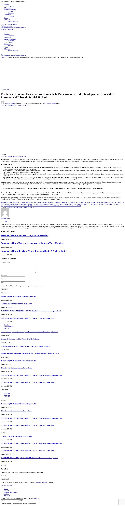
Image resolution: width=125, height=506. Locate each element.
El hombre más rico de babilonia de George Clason (16, 303)
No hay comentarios (50, 103)
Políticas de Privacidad (10, 492)
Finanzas (7, 4)
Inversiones (7, 14)
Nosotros (7, 490)
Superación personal (10, 9)
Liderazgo (11, 13)
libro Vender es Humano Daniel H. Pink (46, 204)
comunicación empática (35, 202)
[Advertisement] (62, 74)
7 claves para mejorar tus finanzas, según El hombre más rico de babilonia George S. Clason (29, 332)
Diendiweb (36, 498)
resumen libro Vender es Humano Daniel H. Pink (18, 206)
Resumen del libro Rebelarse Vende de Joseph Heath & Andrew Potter (34, 251)
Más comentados (9, 326)
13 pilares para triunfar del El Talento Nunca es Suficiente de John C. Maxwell (25, 346)
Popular (6, 325)
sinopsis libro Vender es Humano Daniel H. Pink (46, 206)
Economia (11, 6)
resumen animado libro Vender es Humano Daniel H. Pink (75, 204)
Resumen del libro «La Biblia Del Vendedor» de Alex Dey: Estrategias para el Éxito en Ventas (30, 353)
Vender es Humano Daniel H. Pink (71, 206)
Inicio (6, 489)
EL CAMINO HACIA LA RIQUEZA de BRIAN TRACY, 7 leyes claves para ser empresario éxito (31, 311)
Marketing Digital (13, 21)
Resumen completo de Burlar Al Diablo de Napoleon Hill (18, 296)
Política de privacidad (41, 482)
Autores (6, 494)
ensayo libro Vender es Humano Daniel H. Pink (56, 202)
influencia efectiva (29, 204)
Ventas (6, 18)
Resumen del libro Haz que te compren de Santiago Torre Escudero (32, 243)
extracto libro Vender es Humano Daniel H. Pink (85, 202)
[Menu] (1, 31)
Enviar (20, 500)
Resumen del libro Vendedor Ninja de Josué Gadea (24, 235)
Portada (3, 57)
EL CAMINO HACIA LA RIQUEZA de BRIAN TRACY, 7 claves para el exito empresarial (29, 458)
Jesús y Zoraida (10, 103)
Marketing (7, 19)
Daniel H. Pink (5, 89)
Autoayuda (11, 11)
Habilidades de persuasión (106, 202)
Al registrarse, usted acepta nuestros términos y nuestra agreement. (28, 482)
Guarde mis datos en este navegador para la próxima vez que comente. (23, 286)
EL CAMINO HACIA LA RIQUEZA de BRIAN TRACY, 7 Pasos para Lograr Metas (27, 318)
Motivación (7, 8)
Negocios (11, 16)
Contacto (7, 495)
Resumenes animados (7, 29)
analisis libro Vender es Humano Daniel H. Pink (14, 202)
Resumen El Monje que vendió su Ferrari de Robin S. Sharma (20, 339)
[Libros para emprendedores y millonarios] (13, 27)
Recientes (7, 328)
